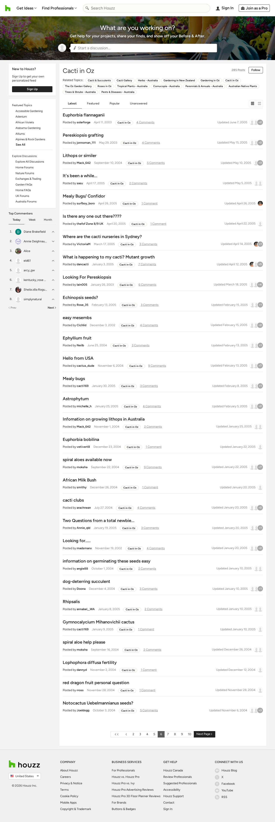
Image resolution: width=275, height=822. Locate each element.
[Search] (87, 8)
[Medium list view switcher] (259, 103)
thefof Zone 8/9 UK (90, 224)
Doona (81, 589)
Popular (115, 103)
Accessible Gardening (29, 111)
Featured (93, 103)
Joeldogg (83, 710)
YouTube (227, 790)
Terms (64, 790)
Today (16, 219)
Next (51, 307)
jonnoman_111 (86, 143)
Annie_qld (83, 528)
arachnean (84, 508)
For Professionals (123, 770)
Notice (77, 783)
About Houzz (69, 770)
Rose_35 (82, 305)
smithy (82, 487)
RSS (224, 797)
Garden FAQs (23, 184)
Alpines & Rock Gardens (30, 139)
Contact (168, 802)
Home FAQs (23, 190)
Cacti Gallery (124, 80)
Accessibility (171, 790)
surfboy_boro (86, 203)
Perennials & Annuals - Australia (204, 86)
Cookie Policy (69, 796)
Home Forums (24, 167)
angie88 (82, 568)
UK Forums (22, 196)
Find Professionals (57, 8)
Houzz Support (173, 796)
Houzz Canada (173, 770)
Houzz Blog (229, 770)
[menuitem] (26, 8)
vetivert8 (83, 447)
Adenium (21, 116)
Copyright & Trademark (75, 809)
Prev (13, 307)
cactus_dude (85, 366)
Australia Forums (26, 201)
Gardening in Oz (210, 80)
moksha (82, 467)
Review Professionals (177, 777)
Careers (65, 777)
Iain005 (82, 285)
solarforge (83, 122)
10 (189, 734)
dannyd (82, 670)
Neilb (80, 345)
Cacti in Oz (231, 80)
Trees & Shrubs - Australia (80, 92)
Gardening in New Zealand (179, 80)
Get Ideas (25, 8)
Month (48, 219)
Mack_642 (84, 163)
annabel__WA (86, 609)
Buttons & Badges (124, 809)
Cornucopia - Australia (166, 86)
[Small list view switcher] (252, 103)
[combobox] (146, 8)
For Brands (119, 802)
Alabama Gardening (28, 128)
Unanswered (138, 103)
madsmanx (84, 548)
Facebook (228, 784)
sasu (80, 183)
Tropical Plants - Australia (132, 86)
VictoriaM (83, 244)
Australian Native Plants (243, 86)
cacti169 (83, 386)
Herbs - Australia (148, 80)
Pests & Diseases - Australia (117, 92)
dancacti (83, 264)
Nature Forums (24, 173)
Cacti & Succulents (99, 80)
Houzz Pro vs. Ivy (123, 783)
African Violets (24, 122)
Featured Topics (22, 105)
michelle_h (84, 406)
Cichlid (81, 325)
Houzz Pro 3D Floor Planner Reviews (136, 796)
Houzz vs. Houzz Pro (125, 777)
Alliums (20, 133)
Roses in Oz (105, 86)
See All (20, 144)
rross (80, 690)
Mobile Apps (68, 802)
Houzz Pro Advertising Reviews (133, 790)
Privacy (65, 783)
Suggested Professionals (180, 783)
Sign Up (32, 89)
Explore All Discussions (29, 161)
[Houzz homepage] (7, 8)
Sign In (168, 809)
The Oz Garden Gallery (78, 86)
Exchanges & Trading (28, 178)
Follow (255, 70)
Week (32, 219)
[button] (143, 48)
